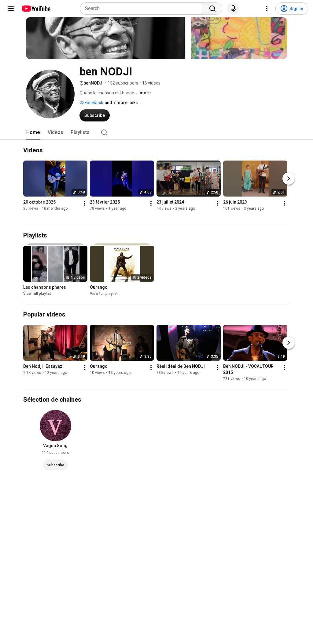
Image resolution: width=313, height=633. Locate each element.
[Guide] (11, 8)
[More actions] (84, 203)
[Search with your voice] (233, 8)
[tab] (33, 132)
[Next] (288, 178)
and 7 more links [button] (121, 102)
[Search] (212, 8)
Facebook (93, 102)
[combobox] (143, 8)
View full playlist (37, 293)
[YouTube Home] (36, 8)
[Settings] (267, 8)
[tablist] (156, 132)
